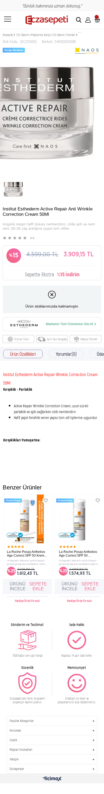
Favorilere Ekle (45, 500)
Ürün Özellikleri (23, 354)
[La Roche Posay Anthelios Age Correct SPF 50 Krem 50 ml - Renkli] (27, 518)
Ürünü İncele (18, 586)
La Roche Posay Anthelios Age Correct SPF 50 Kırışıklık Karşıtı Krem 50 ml (78, 553)
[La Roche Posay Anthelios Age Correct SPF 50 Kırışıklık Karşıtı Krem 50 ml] (79, 518)
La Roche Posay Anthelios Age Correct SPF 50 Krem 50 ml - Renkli (26, 553)
